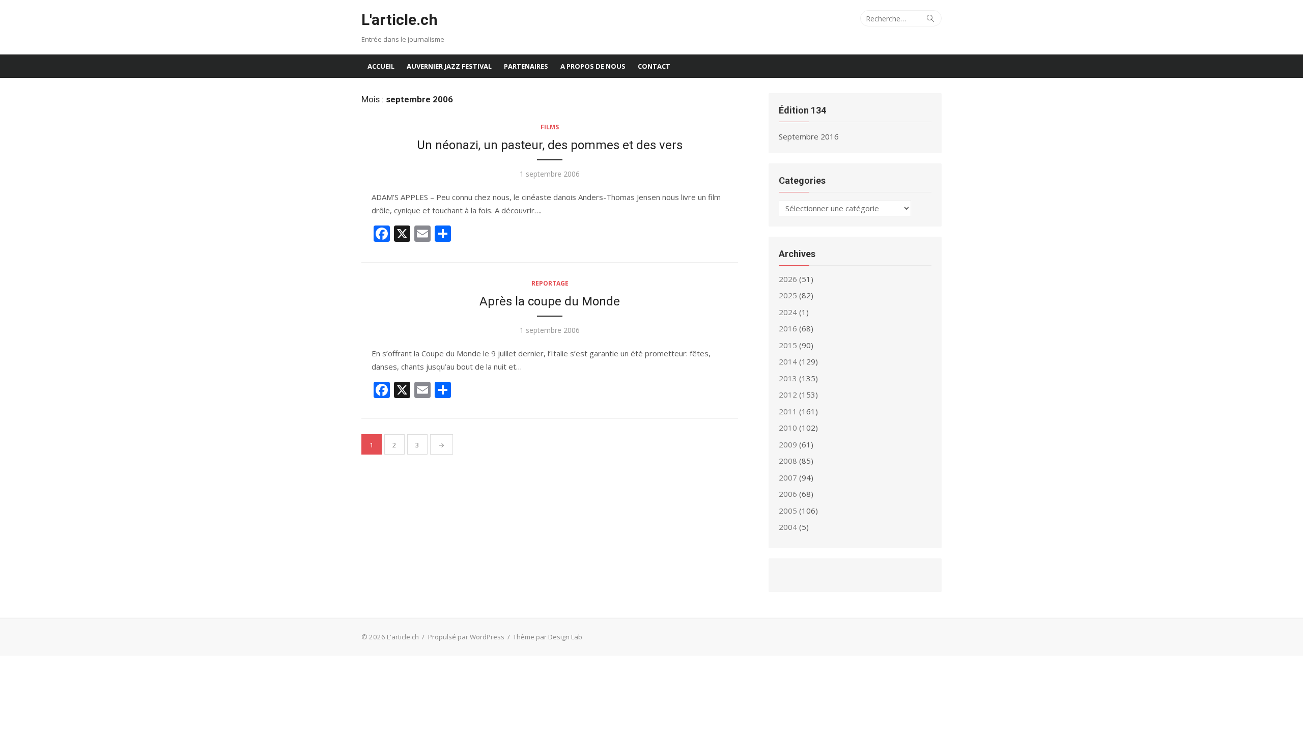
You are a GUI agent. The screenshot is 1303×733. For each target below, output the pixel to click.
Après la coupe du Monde (549, 301)
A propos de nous (593, 66)
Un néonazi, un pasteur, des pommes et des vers (550, 145)
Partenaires (526, 66)
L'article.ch (399, 20)
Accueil (380, 66)
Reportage (550, 283)
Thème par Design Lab (547, 636)
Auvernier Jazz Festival (449, 66)
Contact (654, 66)
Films (550, 127)
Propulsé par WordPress (466, 636)
